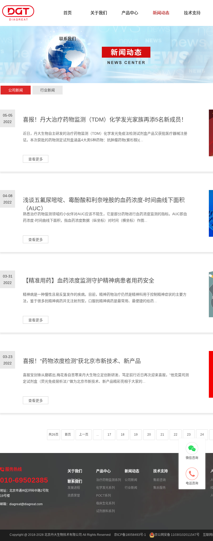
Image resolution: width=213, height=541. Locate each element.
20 (149, 434)
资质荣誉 (74, 495)
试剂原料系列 (105, 511)
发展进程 (74, 488)
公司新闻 (15, 90)
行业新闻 (47, 90)
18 (122, 434)
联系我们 (67, 39)
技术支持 (192, 13)
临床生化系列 (105, 503)
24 (202, 434)
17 (109, 434)
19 (136, 434)
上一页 (83, 434)
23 (189, 434)
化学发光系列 (105, 488)
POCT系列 (103, 495)
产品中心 (130, 13)
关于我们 (98, 13)
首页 (67, 13)
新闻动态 (161, 13)
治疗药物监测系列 (108, 480)
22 (175, 434)
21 (162, 434)
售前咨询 (159, 480)
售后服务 (159, 488)
